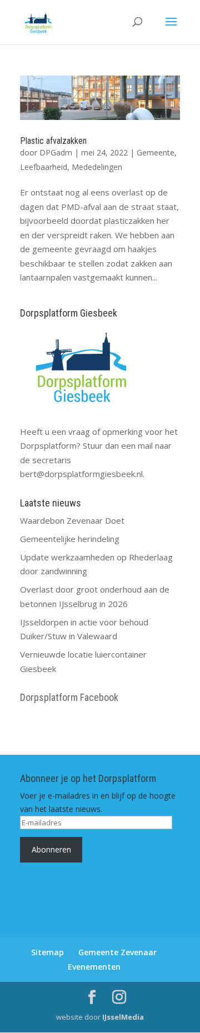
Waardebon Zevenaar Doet (72, 520)
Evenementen (94, 966)
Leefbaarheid (43, 167)
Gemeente (155, 152)
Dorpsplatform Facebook (69, 697)
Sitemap (47, 952)
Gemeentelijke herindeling (69, 538)
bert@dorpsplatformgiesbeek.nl (81, 473)
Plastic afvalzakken (53, 141)
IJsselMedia (123, 1017)
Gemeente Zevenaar (117, 952)
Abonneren (51, 849)
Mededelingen (97, 167)
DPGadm (55, 152)
